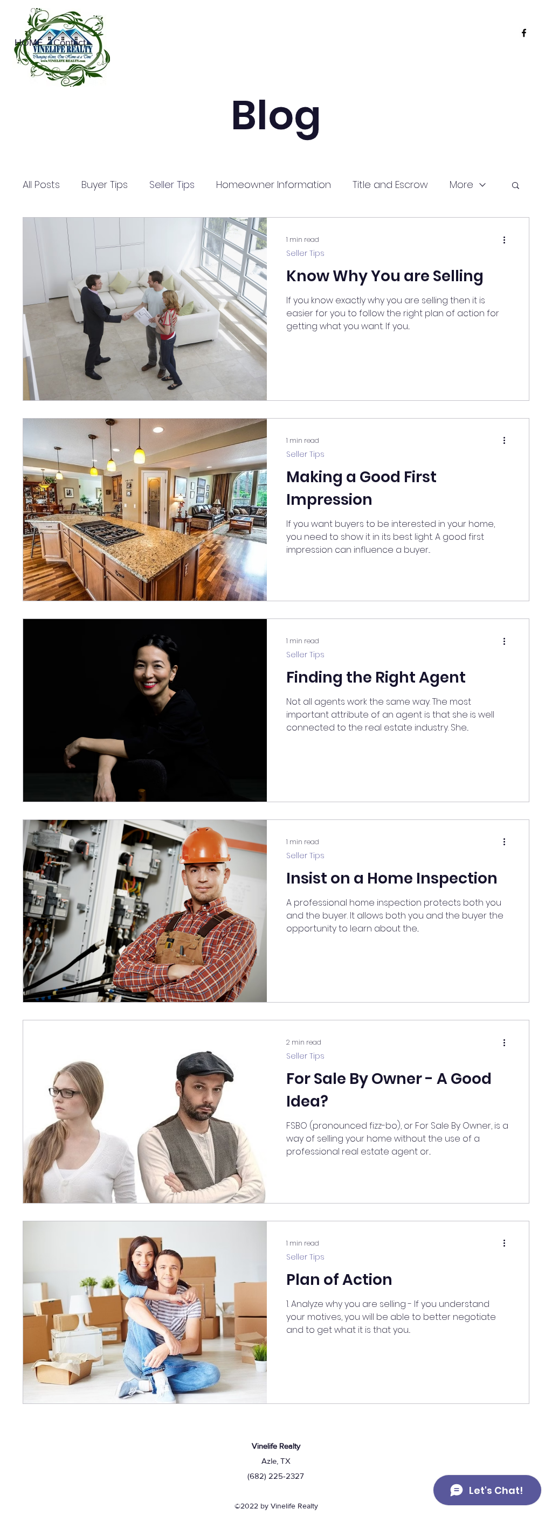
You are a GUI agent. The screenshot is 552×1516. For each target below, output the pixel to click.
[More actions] (507, 239)
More (461, 184)
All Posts (41, 184)
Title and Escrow (390, 184)
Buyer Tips (104, 184)
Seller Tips (172, 184)
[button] (515, 186)
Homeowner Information (273, 184)
